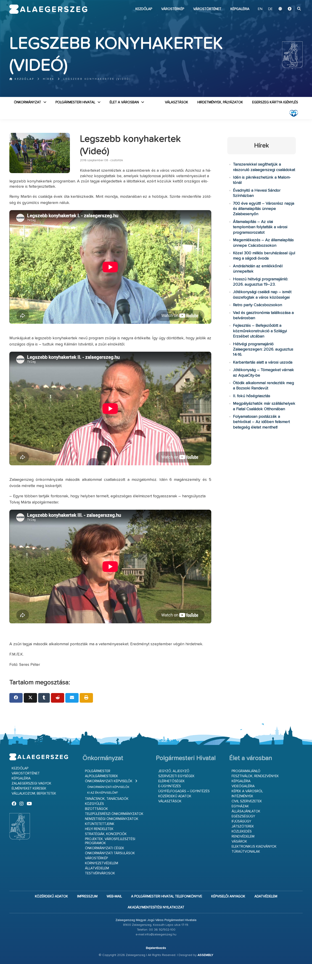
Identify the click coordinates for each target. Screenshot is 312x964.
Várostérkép (172, 9)
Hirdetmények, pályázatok (220, 102)
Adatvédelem (265, 896)
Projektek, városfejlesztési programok (110, 841)
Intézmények (242, 796)
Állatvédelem (97, 868)
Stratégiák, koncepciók (106, 834)
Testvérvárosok (100, 873)
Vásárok (239, 841)
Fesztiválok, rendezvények (255, 776)
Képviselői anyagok (228, 896)
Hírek (49, 79)
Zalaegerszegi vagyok (31, 783)
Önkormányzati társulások (110, 853)
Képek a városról (247, 791)
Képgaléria (239, 9)
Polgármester (97, 771)
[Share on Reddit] (57, 698)
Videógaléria (243, 786)
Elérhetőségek (171, 781)
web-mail (114, 896)
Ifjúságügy (241, 821)
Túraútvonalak (246, 851)
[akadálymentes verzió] (289, 9)
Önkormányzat (27, 102)
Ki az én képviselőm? (102, 792)
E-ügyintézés (169, 786)
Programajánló (246, 771)
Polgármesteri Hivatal (75, 102)
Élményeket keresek (29, 788)
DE (270, 9)
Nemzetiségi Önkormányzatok (111, 819)
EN (260, 9)
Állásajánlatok (246, 811)
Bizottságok (96, 809)
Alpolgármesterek (101, 776)
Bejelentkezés (156, 948)
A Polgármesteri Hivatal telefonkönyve (166, 896)
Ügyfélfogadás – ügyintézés (184, 791)
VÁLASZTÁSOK (176, 102)
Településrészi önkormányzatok (114, 814)
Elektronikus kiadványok (254, 846)
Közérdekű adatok (174, 796)
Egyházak (240, 806)
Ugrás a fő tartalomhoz (291, 2)
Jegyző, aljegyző (173, 771)
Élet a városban (124, 102)
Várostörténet (207, 9)
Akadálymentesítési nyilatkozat (156, 907)
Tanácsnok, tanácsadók (107, 799)
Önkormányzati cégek (104, 848)
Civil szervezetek (247, 801)
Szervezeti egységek (176, 776)
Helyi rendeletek (99, 829)
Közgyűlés (94, 804)
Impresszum (87, 896)
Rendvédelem (243, 836)
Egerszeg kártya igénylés (275, 102)
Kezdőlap (143, 9)
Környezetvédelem (101, 863)
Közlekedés (242, 831)
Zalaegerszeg (48, 9)
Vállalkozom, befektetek (34, 793)
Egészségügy (243, 816)
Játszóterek (243, 826)
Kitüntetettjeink (99, 824)
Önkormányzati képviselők (108, 781)
